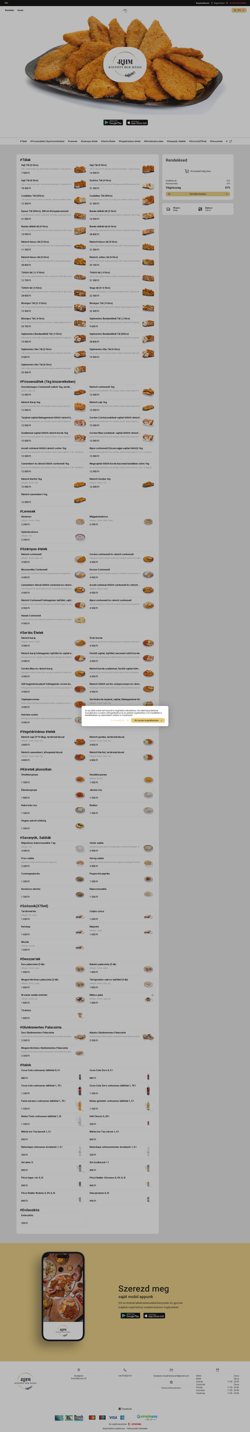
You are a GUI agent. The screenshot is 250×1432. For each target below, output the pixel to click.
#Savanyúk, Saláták (176, 141)
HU (6, 3)
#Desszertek (216, 141)
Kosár (20, 10)
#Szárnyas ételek (89, 141)
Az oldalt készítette (118, 1424)
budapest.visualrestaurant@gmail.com (171, 1376)
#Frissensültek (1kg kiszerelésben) (47, 141)
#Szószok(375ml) (197, 141)
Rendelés (9, 10)
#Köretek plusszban (153, 141)
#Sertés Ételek (108, 141)
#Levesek (72, 141)
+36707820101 (125, 1376)
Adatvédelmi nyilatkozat (114, 1428)
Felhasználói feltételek (137, 1428)
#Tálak (23, 141)
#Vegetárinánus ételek (129, 141)
